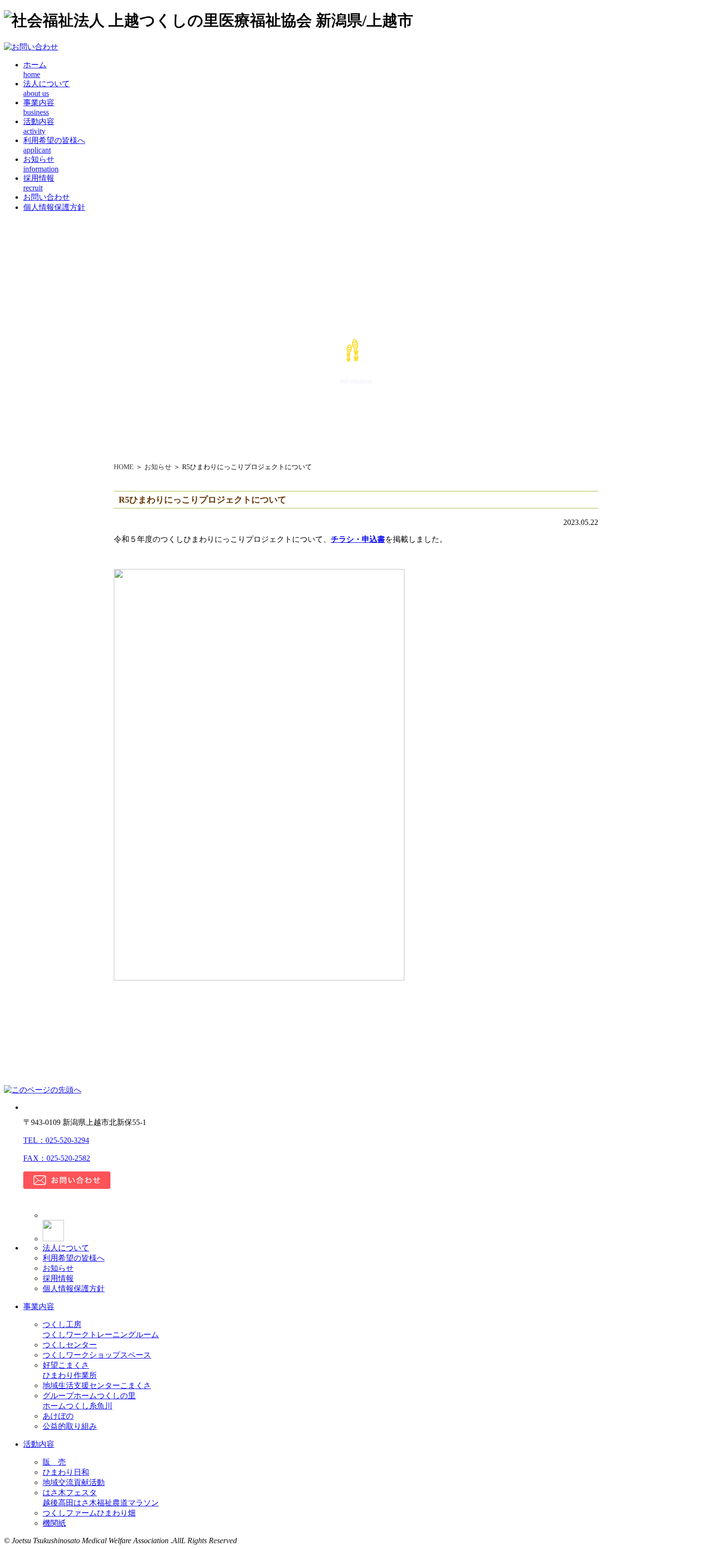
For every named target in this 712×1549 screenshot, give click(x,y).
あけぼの (58, 1416)
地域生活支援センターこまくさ (97, 1385)
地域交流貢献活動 (74, 1482)
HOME (124, 467)
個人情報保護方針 (54, 207)
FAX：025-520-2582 (56, 1158)
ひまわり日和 (66, 1472)
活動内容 (38, 1444)
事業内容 (38, 1306)
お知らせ (157, 467)
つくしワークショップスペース (97, 1355)
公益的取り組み (70, 1426)
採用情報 (58, 1278)
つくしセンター (70, 1345)
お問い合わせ (46, 197)
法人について (66, 1248)
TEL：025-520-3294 (56, 1140)
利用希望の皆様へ (74, 1258)
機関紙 (54, 1523)
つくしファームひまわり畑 (89, 1513)
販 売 (54, 1462)
